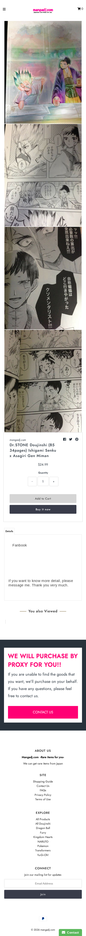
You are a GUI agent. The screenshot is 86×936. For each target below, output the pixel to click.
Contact (72, 932)
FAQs (43, 790)
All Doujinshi (43, 824)
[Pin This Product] (76, 439)
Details (9, 531)
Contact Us (43, 786)
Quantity (43, 473)
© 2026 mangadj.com (43, 930)
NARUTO (43, 842)
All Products (43, 819)
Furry (43, 833)
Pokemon (42, 846)
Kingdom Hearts (43, 837)
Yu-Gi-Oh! (43, 855)
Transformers (43, 850)
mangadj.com (18, 440)
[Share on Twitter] (71, 439)
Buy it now (43, 509)
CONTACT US (43, 712)
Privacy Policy (43, 795)
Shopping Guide (43, 781)
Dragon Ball (43, 828)
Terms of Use (43, 799)
